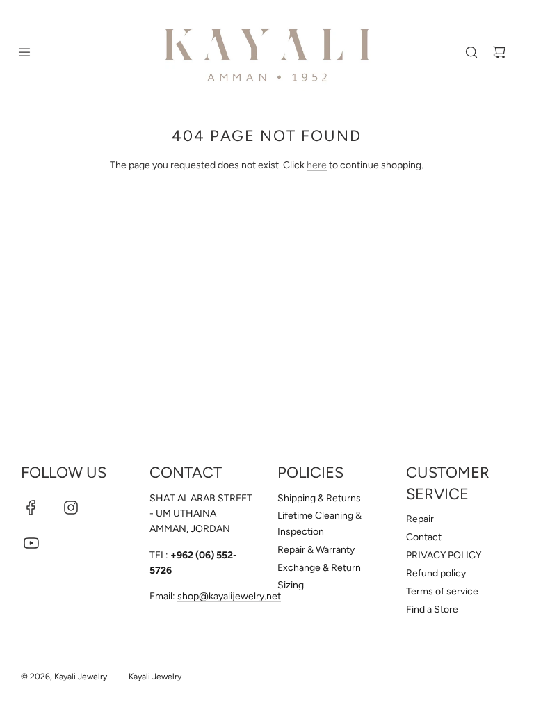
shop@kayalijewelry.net (229, 596)
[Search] (471, 52)
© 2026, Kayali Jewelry (64, 676)
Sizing (290, 585)
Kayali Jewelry (155, 676)
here (317, 165)
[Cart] (499, 52)
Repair (420, 519)
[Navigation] (24, 52)
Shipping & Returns (319, 498)
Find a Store (432, 609)
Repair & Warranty (316, 550)
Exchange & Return (319, 568)
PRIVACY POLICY (443, 555)
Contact (424, 537)
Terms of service (442, 591)
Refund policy (436, 573)
